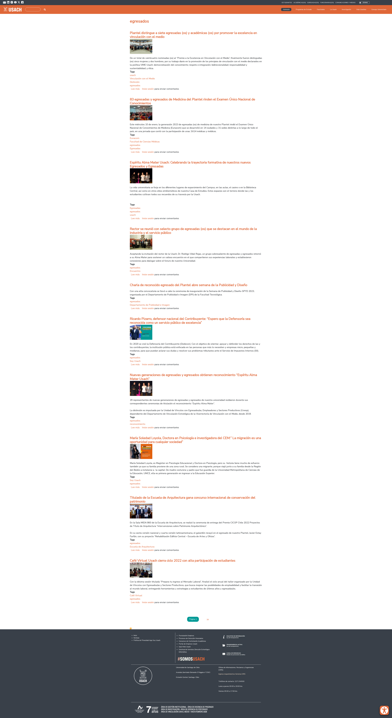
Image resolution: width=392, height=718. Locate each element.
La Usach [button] (333, 9)
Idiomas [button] (365, 2)
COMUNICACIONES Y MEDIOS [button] (345, 3)
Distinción (135, 82)
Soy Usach (135, 361)
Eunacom (134, 138)
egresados (135, 85)
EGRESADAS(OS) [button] (313, 3)
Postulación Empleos (186, 636)
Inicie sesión (148, 88)
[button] (385, 711)
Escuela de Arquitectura (142, 546)
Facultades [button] (321, 9)
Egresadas (135, 148)
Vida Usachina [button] (361, 9)
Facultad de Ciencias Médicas (145, 141)
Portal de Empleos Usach (188, 644)
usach (133, 75)
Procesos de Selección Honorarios (191, 638)
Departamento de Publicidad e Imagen (150, 304)
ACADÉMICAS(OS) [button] (299, 3)
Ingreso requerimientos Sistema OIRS (231, 674)
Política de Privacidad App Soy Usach (147, 640)
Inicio (135, 635)
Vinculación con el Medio (142, 78)
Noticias (136, 638)
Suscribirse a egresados (130, 628)
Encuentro (135, 271)
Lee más (135, 88)
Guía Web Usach (185, 647)
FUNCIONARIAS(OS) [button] (327, 3)
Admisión (286, 9)
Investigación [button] (346, 9)
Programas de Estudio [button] (304, 9)
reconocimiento (137, 424)
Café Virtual (136, 595)
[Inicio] (13, 9)
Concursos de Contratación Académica (192, 641)
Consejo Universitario (378, 9)
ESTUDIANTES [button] (287, 3)
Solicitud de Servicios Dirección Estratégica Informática (194, 650)
